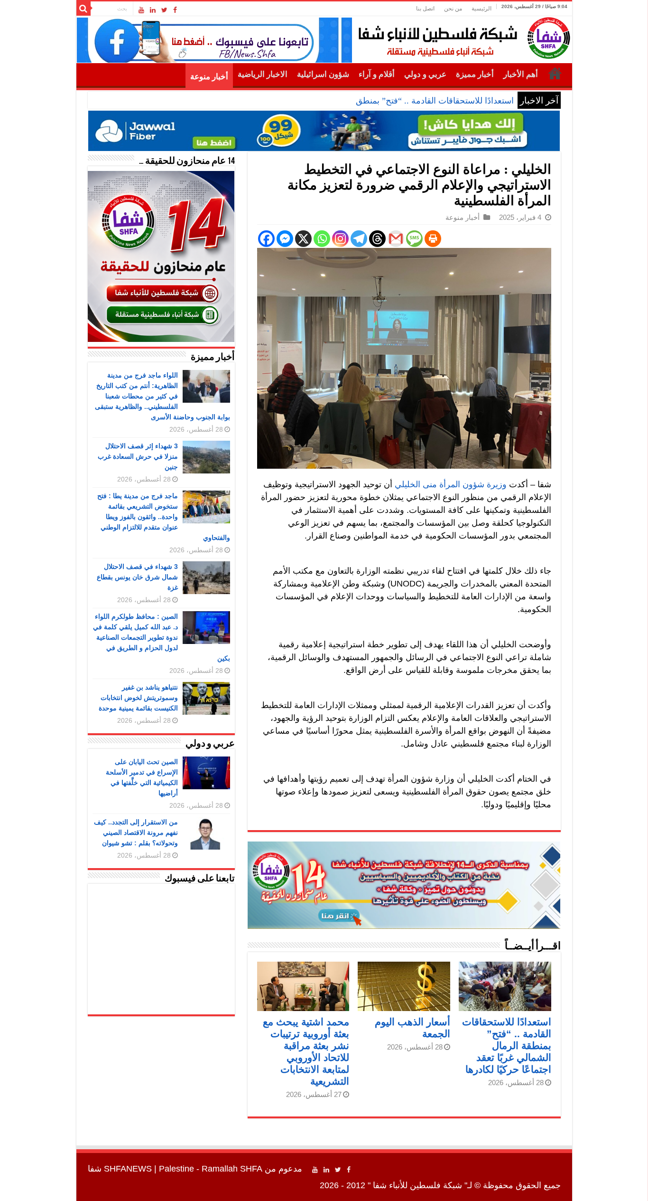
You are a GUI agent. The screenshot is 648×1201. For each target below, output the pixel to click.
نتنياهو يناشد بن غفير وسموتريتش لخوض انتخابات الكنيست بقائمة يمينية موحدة (138, 697)
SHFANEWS (128, 1168)
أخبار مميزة (475, 74)
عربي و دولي (425, 74)
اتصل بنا (425, 8)
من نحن (453, 8)
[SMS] (414, 238)
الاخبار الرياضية (262, 74)
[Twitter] (164, 10)
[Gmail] (396, 238)
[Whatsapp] (322, 238)
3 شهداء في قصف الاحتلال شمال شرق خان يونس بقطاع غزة (137, 577)
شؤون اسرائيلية (323, 74)
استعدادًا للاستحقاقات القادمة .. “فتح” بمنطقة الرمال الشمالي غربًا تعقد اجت (379, 100)
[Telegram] (359, 238)
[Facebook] (175, 10)
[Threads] (377, 238)
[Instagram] (340, 238)
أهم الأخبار (520, 74)
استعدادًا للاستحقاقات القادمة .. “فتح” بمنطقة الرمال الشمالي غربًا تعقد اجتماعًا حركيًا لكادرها (506, 1045)
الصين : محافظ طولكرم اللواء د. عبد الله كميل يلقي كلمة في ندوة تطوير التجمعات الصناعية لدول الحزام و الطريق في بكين (161, 637)
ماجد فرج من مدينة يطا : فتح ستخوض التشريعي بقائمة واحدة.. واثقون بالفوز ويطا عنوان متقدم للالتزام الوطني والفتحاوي (163, 516)
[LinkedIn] (153, 10)
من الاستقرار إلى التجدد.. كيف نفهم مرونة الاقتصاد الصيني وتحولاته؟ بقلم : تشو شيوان (136, 832)
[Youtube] (141, 10)
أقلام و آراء (377, 74)
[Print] (433, 238)
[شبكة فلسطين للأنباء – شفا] (462, 36)
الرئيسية (481, 8)
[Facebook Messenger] (285, 238)
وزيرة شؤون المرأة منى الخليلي (451, 484)
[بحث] (83, 8)
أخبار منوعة (209, 76)
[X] (303, 238)
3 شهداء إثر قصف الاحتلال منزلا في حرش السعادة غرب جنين (138, 456)
